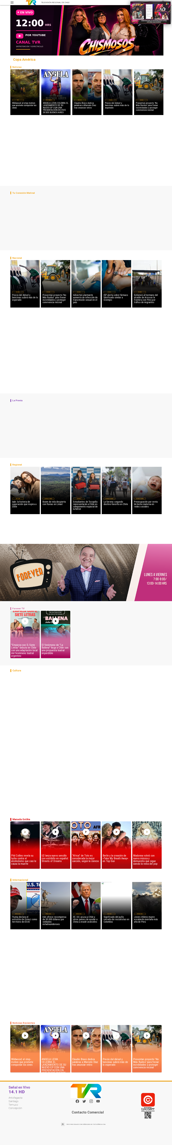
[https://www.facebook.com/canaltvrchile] (77, 1101)
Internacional (18, 913)
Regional (79, 498)
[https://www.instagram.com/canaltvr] (91, 1102)
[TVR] (12, 2)
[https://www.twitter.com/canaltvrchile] (84, 1102)
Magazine (18, 498)
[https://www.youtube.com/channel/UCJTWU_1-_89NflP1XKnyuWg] (98, 1102)
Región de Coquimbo (48, 498)
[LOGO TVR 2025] (31, 2)
